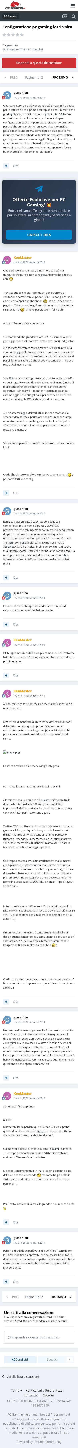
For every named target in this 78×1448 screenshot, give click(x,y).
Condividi (22, 1359)
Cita (15, 166)
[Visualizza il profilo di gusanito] (7, 95)
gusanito (12, 45)
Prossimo (60, 77)
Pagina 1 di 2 (35, 77)
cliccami (55, 786)
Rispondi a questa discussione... (35, 1337)
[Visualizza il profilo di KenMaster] (7, 260)
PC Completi (35, 49)
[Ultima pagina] (73, 77)
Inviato (29, 97)
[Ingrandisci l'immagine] (11, 752)
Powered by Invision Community (39, 1442)
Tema (15, 1390)
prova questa (33, 865)
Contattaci (31, 1395)
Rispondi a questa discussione (39, 63)
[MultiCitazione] (6, 166)
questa (45, 800)
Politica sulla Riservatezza (45, 1390)
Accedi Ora (21, 1321)
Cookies (49, 1395)
